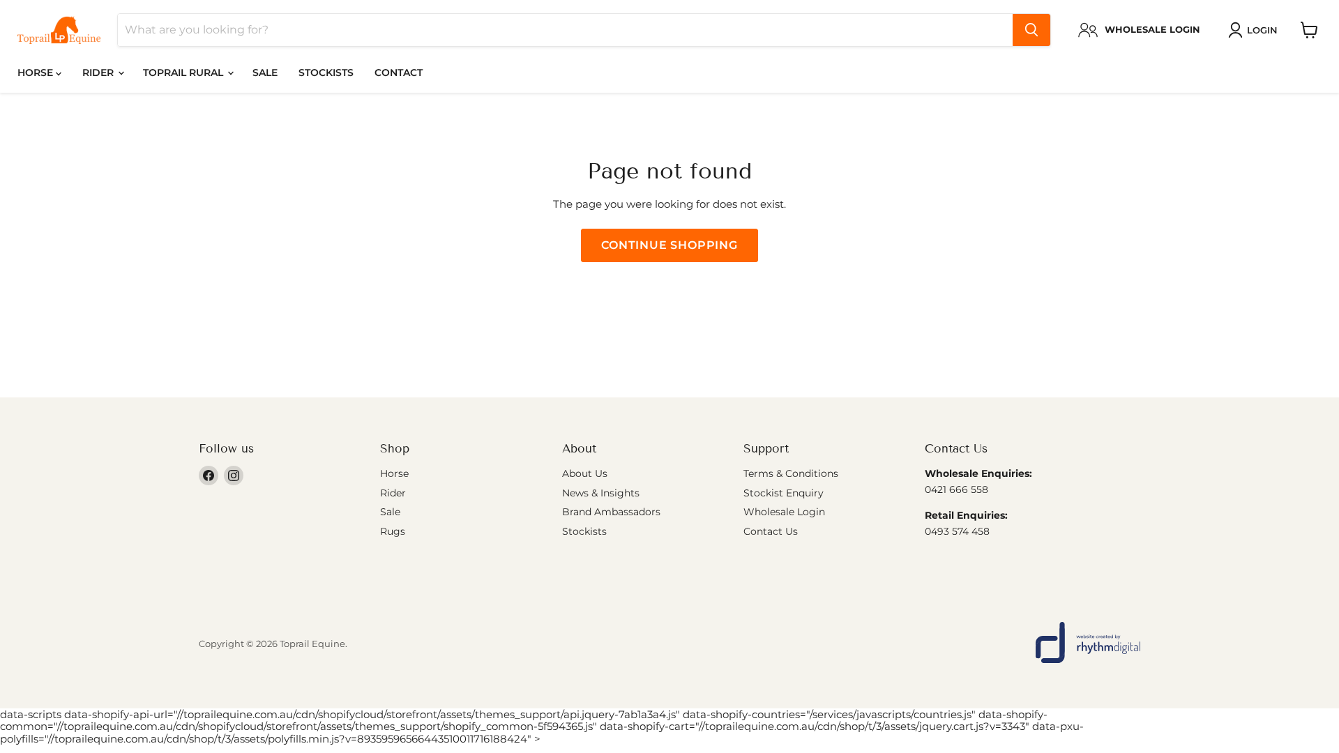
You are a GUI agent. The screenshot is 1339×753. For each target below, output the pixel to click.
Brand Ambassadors (611, 511)
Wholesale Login (784, 511)
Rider (99, 72)
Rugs (392, 531)
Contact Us (770, 531)
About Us (584, 473)
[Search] (1031, 30)
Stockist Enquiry (783, 493)
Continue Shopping (669, 245)
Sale (265, 72)
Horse (36, 72)
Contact (399, 72)
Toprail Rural (184, 72)
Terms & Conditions (790, 473)
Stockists (326, 72)
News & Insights (601, 493)
